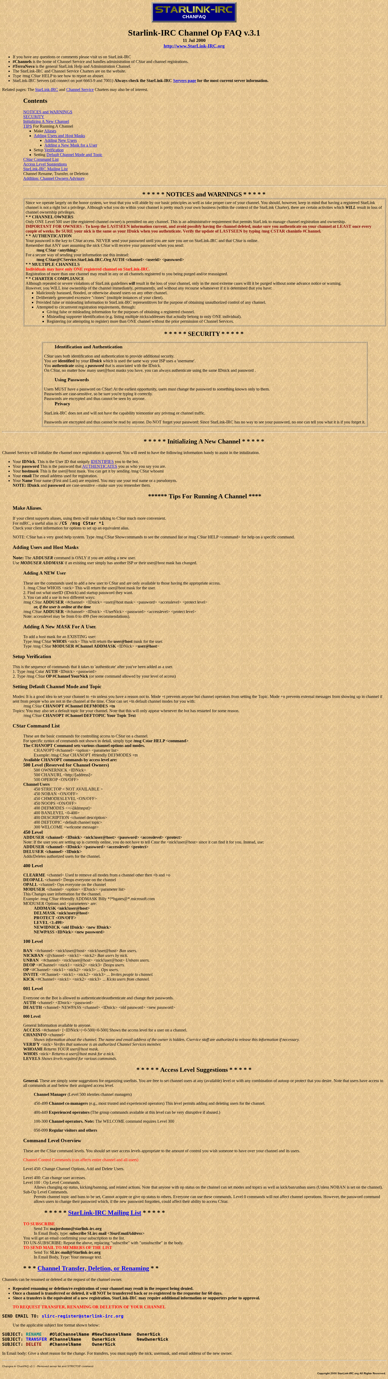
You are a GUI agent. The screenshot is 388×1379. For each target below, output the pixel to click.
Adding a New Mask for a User (70, 145)
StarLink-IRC (46, 89)
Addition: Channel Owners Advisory (54, 178)
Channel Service (80, 89)
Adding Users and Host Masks (59, 135)
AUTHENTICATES (99, 466)
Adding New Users (60, 140)
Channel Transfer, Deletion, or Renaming (93, 1268)
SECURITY (33, 116)
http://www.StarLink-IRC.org (194, 46)
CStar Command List (41, 159)
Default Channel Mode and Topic (74, 154)
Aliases (50, 131)
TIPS (27, 126)
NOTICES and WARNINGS (47, 112)
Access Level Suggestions (45, 164)
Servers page (184, 80)
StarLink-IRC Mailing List (45, 169)
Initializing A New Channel (46, 121)
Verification (54, 150)
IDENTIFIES (102, 461)
